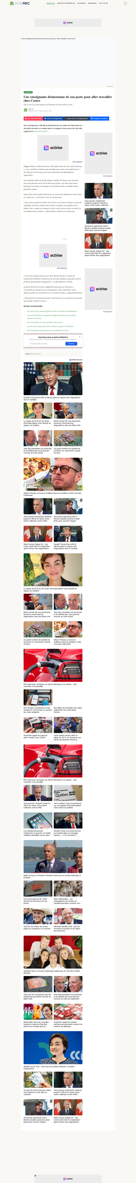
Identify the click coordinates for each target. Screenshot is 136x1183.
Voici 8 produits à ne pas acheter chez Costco (44, 322)
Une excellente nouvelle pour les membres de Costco (48, 330)
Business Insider (39, 131)
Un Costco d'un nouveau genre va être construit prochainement (52, 311)
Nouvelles (28, 92)
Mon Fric (31, 109)
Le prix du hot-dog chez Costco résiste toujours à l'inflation (50, 326)
